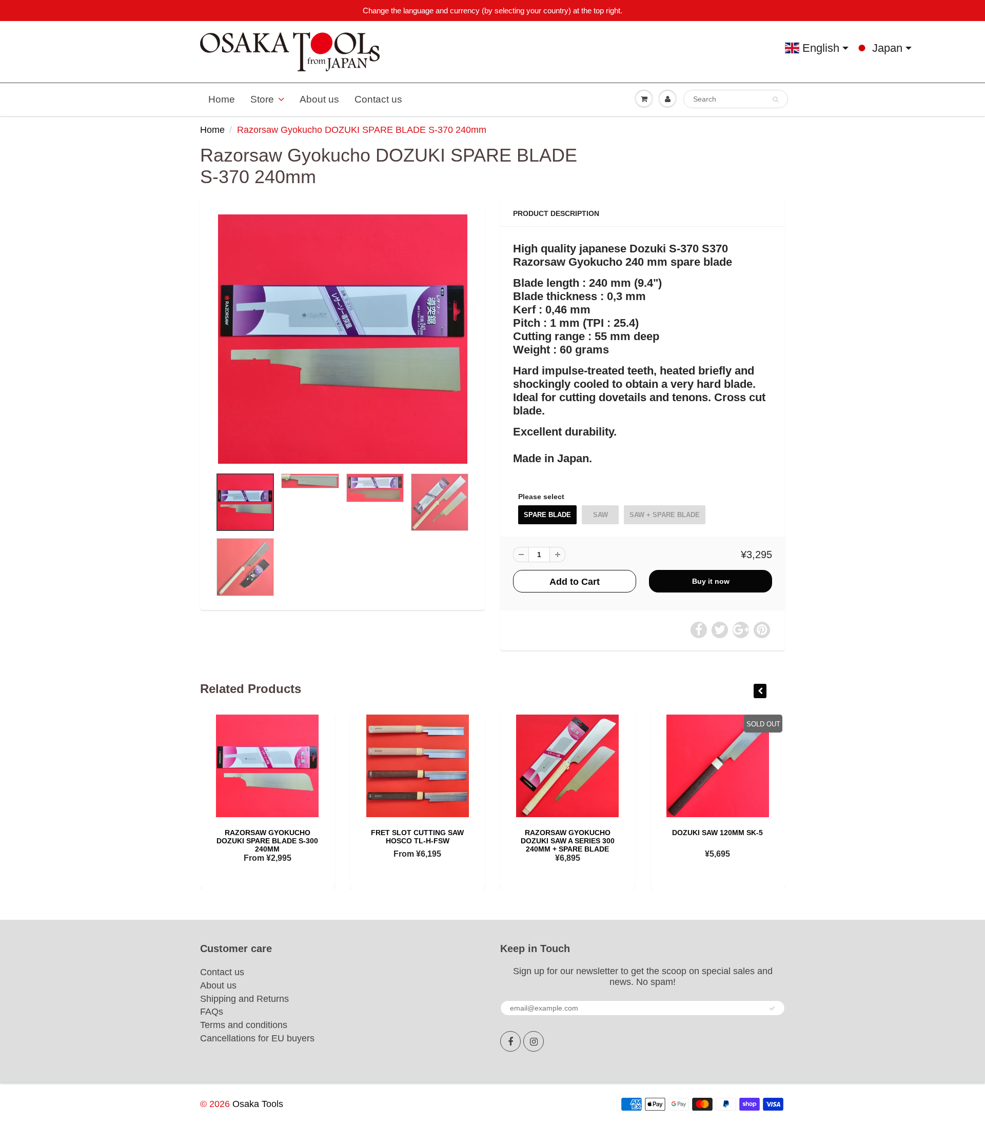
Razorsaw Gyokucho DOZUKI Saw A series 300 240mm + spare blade (568, 840)
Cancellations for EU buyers (257, 1038)
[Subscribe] (772, 1008)
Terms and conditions (243, 1025)
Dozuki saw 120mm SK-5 (717, 832)
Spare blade (547, 515)
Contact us (378, 99)
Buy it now (711, 581)
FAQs (211, 1011)
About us (319, 99)
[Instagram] (533, 1041)
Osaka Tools (257, 1104)
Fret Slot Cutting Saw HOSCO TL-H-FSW (417, 836)
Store (262, 99)
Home (221, 99)
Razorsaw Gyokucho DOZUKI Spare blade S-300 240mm (267, 840)
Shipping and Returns (244, 999)
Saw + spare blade (664, 515)
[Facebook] (510, 1041)
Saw (600, 515)
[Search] (775, 99)
